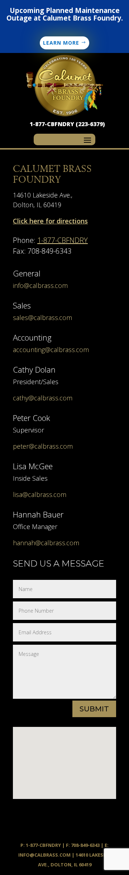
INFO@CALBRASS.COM (44, 855)
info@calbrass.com (40, 285)
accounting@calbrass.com (51, 349)
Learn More (61, 42)
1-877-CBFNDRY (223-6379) (67, 124)
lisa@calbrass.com (39, 494)
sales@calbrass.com (42, 317)
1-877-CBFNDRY (62, 240)
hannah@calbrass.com (46, 542)
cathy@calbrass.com (42, 398)
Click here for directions (50, 221)
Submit (94, 709)
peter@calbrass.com (43, 446)
